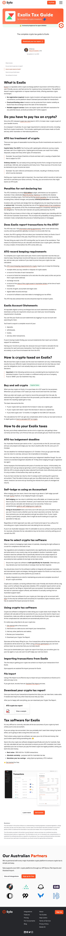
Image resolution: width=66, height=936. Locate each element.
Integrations (28, 912)
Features (27, 915)
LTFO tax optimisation (41, 644)
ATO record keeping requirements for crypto (22, 266)
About (41, 912)
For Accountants (29, 921)
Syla (5, 598)
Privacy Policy (44, 924)
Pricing (26, 918)
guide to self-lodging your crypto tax (29, 506)
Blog (25, 924)
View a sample (21, 711)
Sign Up (59, 912)
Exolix (6, 87)
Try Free (51, 2)
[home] (7, 2)
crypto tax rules (25, 121)
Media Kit (42, 927)
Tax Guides (43, 915)
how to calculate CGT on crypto (26, 419)
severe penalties (40, 197)
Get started (10, 626)
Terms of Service (45, 921)
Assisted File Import (32, 683)
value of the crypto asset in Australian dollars (32, 283)
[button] (60, 2)
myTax (12, 496)
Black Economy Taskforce (31, 195)
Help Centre (43, 918)
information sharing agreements (30, 229)
